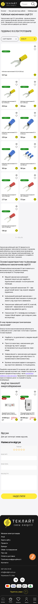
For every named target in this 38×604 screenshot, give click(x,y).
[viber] (22, 580)
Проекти (4, 543)
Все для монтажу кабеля (17, 11)
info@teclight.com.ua (8, 572)
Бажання (18, 602)
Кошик (10, 601)
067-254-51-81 (6, 569)
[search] (33, 4)
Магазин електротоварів (10, 533)
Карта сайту (5, 540)
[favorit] (35, 49)
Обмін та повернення (9, 550)
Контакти (4, 563)
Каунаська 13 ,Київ (8, 575)
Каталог (3, 602)
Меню (34, 602)
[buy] (35, 75)
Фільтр (23, 39)
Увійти (26, 602)
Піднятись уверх (16, 592)
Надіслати (19, 496)
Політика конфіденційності (11, 559)
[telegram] (15, 580)
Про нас (4, 553)
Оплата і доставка (8, 556)
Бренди (4, 546)
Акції (3, 537)
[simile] (35, 46)
